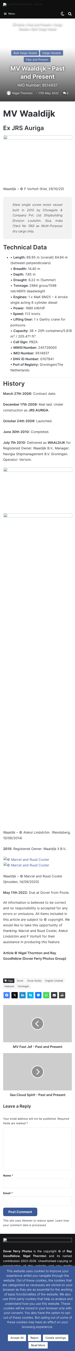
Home (20, 25)
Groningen (23, 986)
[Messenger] (38, 995)
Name (8, 1175)
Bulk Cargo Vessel (44, 29)
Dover (20, 980)
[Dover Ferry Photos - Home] (22, 4)
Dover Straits (34, 980)
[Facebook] (7, 995)
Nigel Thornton (22, 93)
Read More (38, 1345)
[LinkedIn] (22, 995)
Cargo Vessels (51, 53)
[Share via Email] (54, 995)
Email (8, 1193)
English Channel (54, 980)
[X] (14, 995)
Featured (9, 986)
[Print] (62, 995)
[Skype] (30, 995)
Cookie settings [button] (55, 1337)
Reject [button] (34, 1337)
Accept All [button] (17, 1337)
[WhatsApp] (46, 995)
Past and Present (39, 25)
